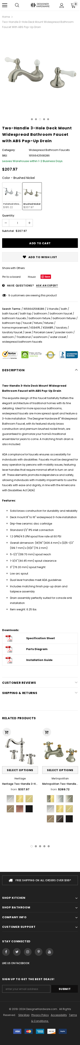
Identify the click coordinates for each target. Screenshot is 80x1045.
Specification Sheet (40, 638)
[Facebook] (6, 952)
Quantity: (8, 215)
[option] (40, 71)
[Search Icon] (17, 5)
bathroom (40, 313)
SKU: (4, 155)
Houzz (32, 277)
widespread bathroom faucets (22, 341)
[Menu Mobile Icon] (4, 5)
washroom (40, 337)
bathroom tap (11, 323)
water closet (58, 337)
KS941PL (35, 327)
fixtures (49, 323)
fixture (38, 323)
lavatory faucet (12, 332)
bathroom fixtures (64, 318)
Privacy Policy (40, 1015)
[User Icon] (62, 5)
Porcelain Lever (43, 332)
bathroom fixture (39, 318)
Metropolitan (60, 778)
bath (64, 309)
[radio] (12, 196)
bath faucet (9, 313)
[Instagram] (28, 952)
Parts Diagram (37, 649)
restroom (8, 337)
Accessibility (59, 1015)
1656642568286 (33, 309)
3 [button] (40, 119)
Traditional (23, 337)
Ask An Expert (47, 285)
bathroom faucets (14, 318)
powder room (64, 332)
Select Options (20, 770)
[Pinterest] (38, 952)
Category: (8, 150)
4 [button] (44, 119)
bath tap (25, 313)
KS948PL (48, 327)
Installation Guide (39, 660)
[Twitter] (17, 952)
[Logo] (40, 5)
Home (6, 17)
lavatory (61, 327)
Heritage (20, 778)
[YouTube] (49, 952)
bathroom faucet (61, 313)
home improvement (15, 327)
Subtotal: (8, 231)
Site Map (23, 1015)
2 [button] (36, 119)
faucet (27, 323)
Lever (28, 332)
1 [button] (32, 119)
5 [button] (48, 119)
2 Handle (52, 309)
